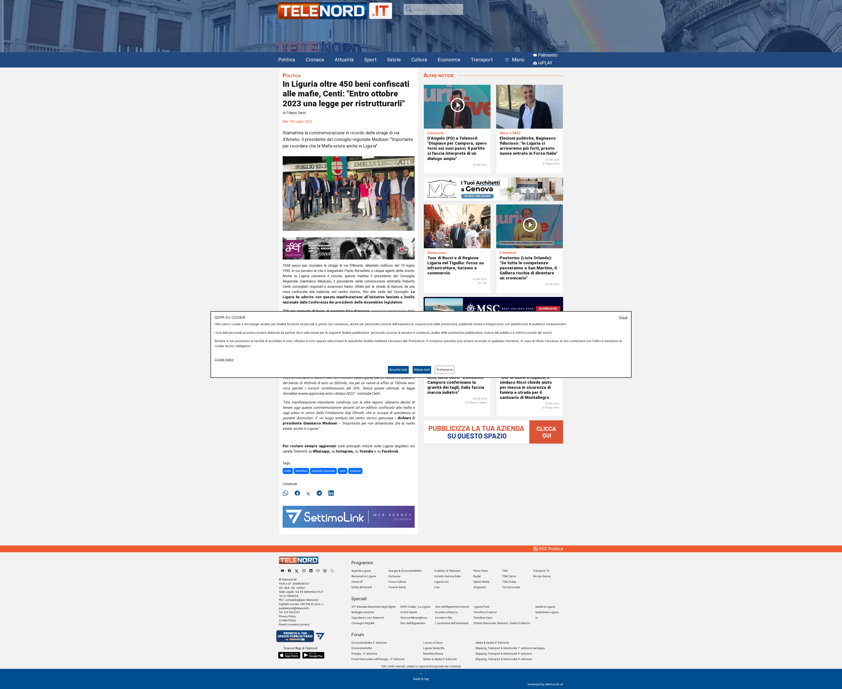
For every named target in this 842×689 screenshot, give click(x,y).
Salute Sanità (481, 581)
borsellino (301, 470)
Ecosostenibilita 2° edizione (369, 642)
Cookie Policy (287, 620)
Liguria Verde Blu (433, 648)
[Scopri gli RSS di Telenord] (324, 570)
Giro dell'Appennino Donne (452, 606)
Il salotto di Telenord (447, 570)
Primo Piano (480, 570)
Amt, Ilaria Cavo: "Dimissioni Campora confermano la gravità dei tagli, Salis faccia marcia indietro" (455, 385)
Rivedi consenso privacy (294, 624)
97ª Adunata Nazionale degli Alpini (373, 606)
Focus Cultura (397, 581)
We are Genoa (542, 576)
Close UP (357, 581)
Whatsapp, (321, 451)
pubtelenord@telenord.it (294, 608)
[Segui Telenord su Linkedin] (310, 570)
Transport (482, 59)
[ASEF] (349, 248)
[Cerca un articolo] (331, 570)
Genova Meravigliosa (413, 617)
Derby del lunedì (361, 587)
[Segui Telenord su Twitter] (296, 570)
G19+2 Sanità (408, 612)
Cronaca (315, 59)
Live (436, 587)
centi (342, 470)
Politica (286, 59)
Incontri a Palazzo (446, 612)
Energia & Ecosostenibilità (405, 570)
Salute (394, 59)
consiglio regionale (323, 470)
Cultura (419, 59)
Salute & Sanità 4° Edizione (492, 642)
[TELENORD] (298, 560)
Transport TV (541, 570)
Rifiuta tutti (422, 370)
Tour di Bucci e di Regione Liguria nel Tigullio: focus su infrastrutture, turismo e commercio (455, 265)
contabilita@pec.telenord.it (302, 600)
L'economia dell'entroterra (451, 623)
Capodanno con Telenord (367, 617)
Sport (370, 59)
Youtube (366, 451)
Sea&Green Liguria (546, 612)
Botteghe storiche (362, 612)
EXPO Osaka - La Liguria (415, 606)
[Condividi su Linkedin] (331, 493)
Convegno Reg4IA (362, 623)
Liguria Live (441, 581)
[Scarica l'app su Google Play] (313, 655)
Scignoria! (479, 587)
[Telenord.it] (300, 636)
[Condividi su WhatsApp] (287, 493)
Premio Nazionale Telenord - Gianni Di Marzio (502, 623)
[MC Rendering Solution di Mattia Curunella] (493, 189)
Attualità (344, 59)
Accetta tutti (398, 370)
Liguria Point (481, 606)
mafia (287, 470)
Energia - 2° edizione (364, 653)
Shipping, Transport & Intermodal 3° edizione (503, 653)
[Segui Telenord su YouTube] (282, 570)
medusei (355, 470)
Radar (477, 576)
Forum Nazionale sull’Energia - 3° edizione (378, 659)
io (536, 617)
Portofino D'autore (485, 612)
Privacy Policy (287, 616)
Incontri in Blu (443, 617)
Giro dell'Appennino (412, 623)
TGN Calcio (509, 576)
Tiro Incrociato (511, 587)
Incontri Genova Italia (447, 576)
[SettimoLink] (349, 516)
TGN (505, 570)
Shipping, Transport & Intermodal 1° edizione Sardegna (510, 648)
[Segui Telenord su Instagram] (303, 570)
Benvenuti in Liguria (363, 576)
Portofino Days (483, 617)
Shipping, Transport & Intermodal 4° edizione (503, 659)
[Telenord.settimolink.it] (493, 432)
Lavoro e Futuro (433, 642)
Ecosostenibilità (361, 648)
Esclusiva (394, 576)
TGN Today (509, 581)
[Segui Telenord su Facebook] (289, 570)
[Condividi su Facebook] (297, 493)
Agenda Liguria (361, 570)
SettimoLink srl (554, 684)
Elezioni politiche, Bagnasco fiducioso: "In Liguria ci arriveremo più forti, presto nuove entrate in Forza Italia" (529, 146)
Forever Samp (397, 587)
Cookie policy (224, 360)
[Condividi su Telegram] (319, 493)
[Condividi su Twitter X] (308, 493)
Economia (449, 59)
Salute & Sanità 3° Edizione (440, 659)
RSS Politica (550, 548)
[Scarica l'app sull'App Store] (289, 655)
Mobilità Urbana (433, 653)
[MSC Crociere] (493, 308)
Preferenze (445, 370)
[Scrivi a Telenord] (317, 570)
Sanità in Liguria (545, 606)
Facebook (390, 451)
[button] (513, 60)
